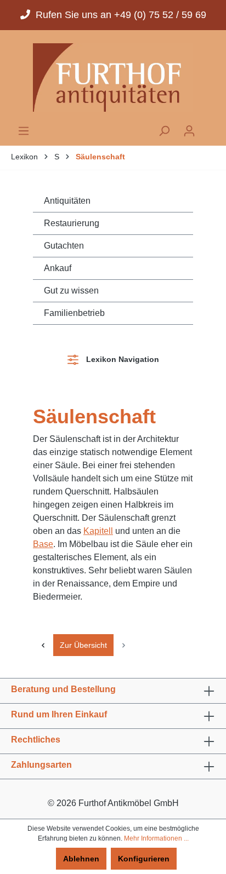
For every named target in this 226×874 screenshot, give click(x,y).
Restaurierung (71, 223)
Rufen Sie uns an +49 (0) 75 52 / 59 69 (118, 14)
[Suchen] (164, 130)
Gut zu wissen (71, 290)
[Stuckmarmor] (43, 645)
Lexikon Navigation (120, 359)
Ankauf (57, 268)
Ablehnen (81, 858)
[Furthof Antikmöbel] (113, 77)
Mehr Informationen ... (156, 838)
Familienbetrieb (74, 313)
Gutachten (64, 245)
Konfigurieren (144, 858)
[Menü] (23, 130)
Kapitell (98, 531)
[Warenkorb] (208, 128)
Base (43, 544)
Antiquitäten (67, 200)
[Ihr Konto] (189, 130)
